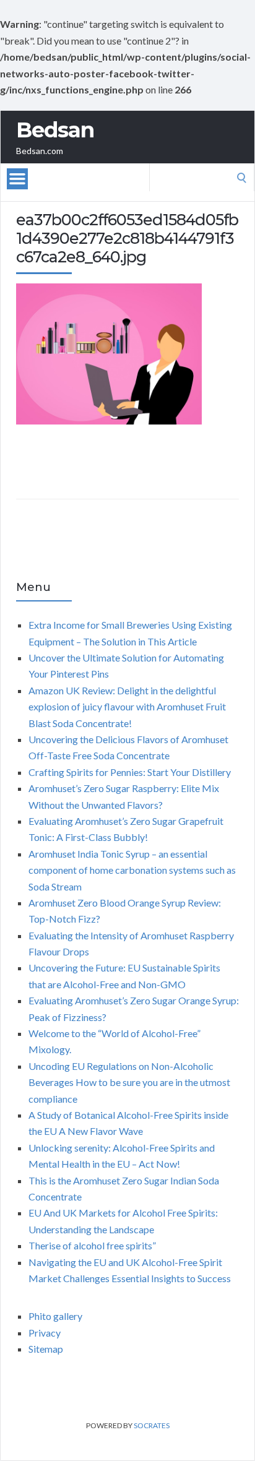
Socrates (152, 1425)
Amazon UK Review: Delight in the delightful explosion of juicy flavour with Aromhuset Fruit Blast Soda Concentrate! (127, 706)
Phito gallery (55, 1316)
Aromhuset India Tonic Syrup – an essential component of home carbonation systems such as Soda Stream (132, 870)
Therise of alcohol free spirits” (92, 1245)
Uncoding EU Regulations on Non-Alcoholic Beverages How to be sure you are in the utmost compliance (129, 1082)
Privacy (44, 1332)
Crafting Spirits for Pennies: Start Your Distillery (129, 772)
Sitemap (45, 1349)
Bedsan (55, 129)
